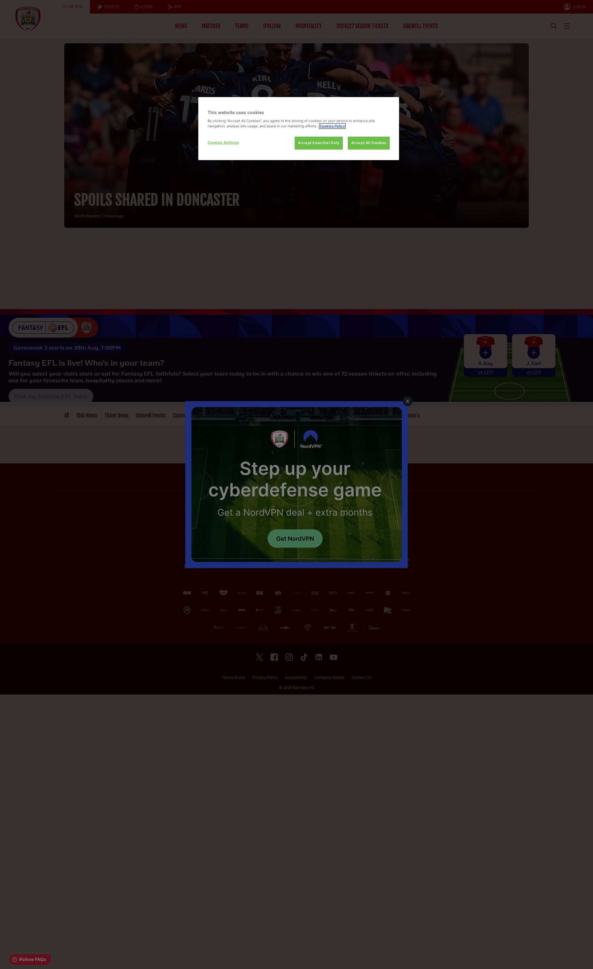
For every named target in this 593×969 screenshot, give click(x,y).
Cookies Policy (332, 126)
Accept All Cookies (368, 143)
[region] (298, 128)
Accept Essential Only (318, 143)
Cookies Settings (223, 142)
